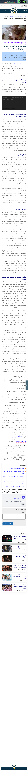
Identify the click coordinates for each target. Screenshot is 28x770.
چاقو (12, 455)
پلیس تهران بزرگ (22, 455)
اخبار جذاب (23, 448)
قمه (24, 461)
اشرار (10, 453)
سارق (15, 459)
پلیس (6, 453)
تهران (16, 455)
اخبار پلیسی (9, 446)
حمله (7, 455)
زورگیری (19, 459)
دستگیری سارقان (11, 457)
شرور (6, 459)
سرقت (10, 459)
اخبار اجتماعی (16, 446)
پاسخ (23, 504)
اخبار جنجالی (16, 448)
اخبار (18, 16)
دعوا (4, 457)
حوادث (17, 457)
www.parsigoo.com (21, 441)
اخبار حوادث (13, 16)
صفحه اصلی (23, 16)
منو (24, 10)
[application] (14, 103)
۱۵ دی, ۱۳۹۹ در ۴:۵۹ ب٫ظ (16, 498)
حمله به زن (23, 457)
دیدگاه (23, 512)
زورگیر (24, 459)
